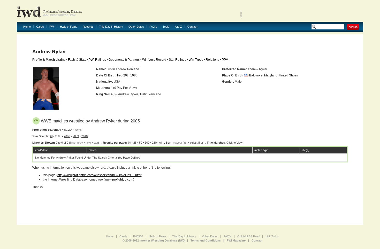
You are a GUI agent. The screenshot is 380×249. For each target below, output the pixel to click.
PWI (52, 26)
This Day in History (111, 26)
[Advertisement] (302, 10)
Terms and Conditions (206, 240)
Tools (166, 26)
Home (27, 26)
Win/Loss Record (154, 59)
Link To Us (272, 236)
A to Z (178, 26)
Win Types (196, 59)
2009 (76, 136)
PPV (225, 59)
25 (134, 142)
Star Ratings (177, 59)
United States (288, 75)
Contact (192, 26)
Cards (40, 26)
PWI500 (138, 236)
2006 (67, 136)
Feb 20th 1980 (127, 75)
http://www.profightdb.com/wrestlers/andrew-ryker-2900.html (99, 175)
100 (147, 142)
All (59, 129)
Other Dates (136, 26)
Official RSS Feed (248, 236)
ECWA (68, 129)
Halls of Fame (68, 26)
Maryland (270, 75)
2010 (84, 136)
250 (154, 142)
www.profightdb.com (119, 179)
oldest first (196, 142)
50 (140, 142)
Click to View (234, 142)
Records (88, 26)
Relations (212, 59)
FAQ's (153, 26)
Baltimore (256, 75)
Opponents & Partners (124, 59)
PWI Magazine (236, 240)
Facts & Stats (77, 59)
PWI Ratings (97, 59)
